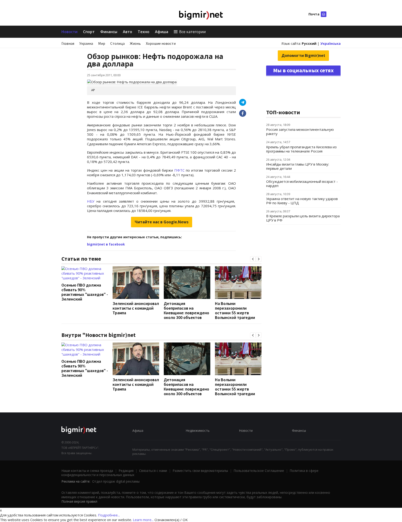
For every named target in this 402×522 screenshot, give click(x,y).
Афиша (161, 31)
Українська (330, 43)
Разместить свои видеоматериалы (200, 470)
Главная (67, 43)
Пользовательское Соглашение (259, 470)
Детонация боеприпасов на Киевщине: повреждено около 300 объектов (186, 310)
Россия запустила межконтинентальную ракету (300, 131)
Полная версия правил (79, 501)
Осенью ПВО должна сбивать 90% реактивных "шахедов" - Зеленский (84, 292)
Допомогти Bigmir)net (303, 55)
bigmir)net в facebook (106, 244)
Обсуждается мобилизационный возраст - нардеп (302, 183)
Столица (117, 43)
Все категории (192, 31)
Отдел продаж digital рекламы (116, 481)
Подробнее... (109, 515)
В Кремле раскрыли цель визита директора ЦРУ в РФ (303, 218)
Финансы (108, 31)
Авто (127, 31)
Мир (101, 43)
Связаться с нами (153, 470)
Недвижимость (198, 430)
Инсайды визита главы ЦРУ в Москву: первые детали (297, 166)
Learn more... (143, 519)
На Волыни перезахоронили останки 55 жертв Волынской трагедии (235, 310)
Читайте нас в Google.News (161, 222)
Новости (69, 31)
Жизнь (135, 43)
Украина (86, 43)
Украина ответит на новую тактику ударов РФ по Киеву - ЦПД (302, 200)
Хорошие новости (161, 43)
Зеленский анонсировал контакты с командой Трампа (136, 308)
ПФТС (180, 170)
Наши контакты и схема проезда (87, 470)
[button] (253, 259)
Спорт (89, 31)
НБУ (90, 201)
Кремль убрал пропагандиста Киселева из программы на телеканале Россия (301, 149)
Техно (143, 31)
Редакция (126, 470)
